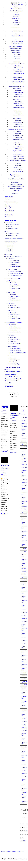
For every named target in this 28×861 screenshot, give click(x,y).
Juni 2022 (24, 506)
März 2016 (24, 730)
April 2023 (24, 482)
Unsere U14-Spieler (18, 103)
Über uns (16, 177)
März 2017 (24, 685)
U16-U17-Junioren (17, 77)
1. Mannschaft (16, 30)
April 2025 (24, 444)
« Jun (21, 840)
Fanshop (16, 12)
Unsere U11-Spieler (18, 135)
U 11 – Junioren (17, 131)
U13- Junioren (17, 111)
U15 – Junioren (17, 88)
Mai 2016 (24, 724)
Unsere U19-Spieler (18, 69)
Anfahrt (16, 20)
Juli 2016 (24, 718)
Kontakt (3, 851)
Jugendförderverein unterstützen (16, 178)
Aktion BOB (16, 190)
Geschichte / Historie (16, 8)
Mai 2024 (24, 461)
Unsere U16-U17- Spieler (18, 81)
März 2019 (24, 621)
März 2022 (24, 515)
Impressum (8, 851)
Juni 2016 (24, 721)
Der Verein (15, 5)
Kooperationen (15, 182)
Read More (4, 451)
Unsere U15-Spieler (18, 92)
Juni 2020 (24, 571)
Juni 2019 (24, 612)
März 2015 (24, 776)
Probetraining (16, 62)
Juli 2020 (24, 568)
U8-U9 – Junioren (17, 154)
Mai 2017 (24, 679)
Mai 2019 (24, 615)
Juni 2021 (24, 549)
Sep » (24, 840)
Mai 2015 (24, 770)
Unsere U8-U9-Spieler (18, 158)
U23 (16, 39)
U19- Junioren (17, 66)
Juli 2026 (24, 414)
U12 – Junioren (17, 118)
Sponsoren (15, 193)
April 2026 (24, 423)
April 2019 (24, 618)
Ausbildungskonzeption (16, 48)
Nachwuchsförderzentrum (15, 46)
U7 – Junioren (17, 163)
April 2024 (24, 464)
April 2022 (24, 512)
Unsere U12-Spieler (18, 122)
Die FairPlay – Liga (18, 171)
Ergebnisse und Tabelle (18, 83)
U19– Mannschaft (18, 67)
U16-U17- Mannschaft (18, 79)
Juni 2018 (24, 640)
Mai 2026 (24, 420)
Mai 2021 (24, 552)
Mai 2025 (24, 441)
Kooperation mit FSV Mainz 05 (16, 186)
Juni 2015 (24, 767)
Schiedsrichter (16, 22)
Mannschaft (18, 90)
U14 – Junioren (17, 99)
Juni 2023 (24, 479)
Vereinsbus (16, 16)
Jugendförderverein (15, 175)
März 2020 (24, 580)
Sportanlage (16, 14)
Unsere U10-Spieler (18, 147)
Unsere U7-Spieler (18, 167)
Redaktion (5, 413)
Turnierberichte (18, 169)
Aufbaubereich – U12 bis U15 (16, 86)
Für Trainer (17, 54)
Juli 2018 (24, 637)
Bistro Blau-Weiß (16, 18)
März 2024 (24, 467)
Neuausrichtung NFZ (16, 50)
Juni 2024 (24, 458)
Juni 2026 (24, 417)
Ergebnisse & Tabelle (17, 36)
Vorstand (16, 7)
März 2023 (24, 485)
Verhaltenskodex (16, 52)
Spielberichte (18, 71)
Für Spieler (17, 56)
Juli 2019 (24, 609)
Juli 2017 (24, 673)
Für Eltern (17, 58)
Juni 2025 (24, 438)
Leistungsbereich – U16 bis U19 (16, 63)
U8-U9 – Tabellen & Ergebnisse (18, 160)
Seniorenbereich (15, 28)
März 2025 (24, 447)
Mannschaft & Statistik (17, 32)
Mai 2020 (24, 574)
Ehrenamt (16, 24)
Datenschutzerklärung (17, 851)
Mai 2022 (24, 509)
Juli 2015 (24, 764)
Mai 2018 (24, 643)
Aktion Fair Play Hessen (16, 184)
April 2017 (24, 682)
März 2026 (24, 426)
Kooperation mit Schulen (16, 188)
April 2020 (24, 577)
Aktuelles (17, 34)
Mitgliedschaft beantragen (16, 10)
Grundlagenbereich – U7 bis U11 (16, 129)
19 (27, 831)
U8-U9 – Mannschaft (18, 156)
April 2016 (24, 727)
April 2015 (24, 773)
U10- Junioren (17, 143)
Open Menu (14, 3)
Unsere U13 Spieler (18, 115)
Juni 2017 (24, 676)
